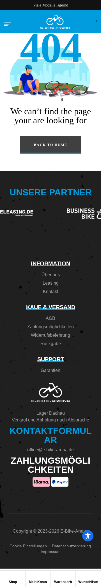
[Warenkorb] (63, 576)
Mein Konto (38, 582)
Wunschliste (88, 582)
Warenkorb (63, 582)
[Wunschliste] (88, 576)
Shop (13, 582)
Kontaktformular (51, 435)
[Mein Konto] (38, 576)
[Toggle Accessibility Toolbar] (88, 536)
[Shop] (12, 576)
